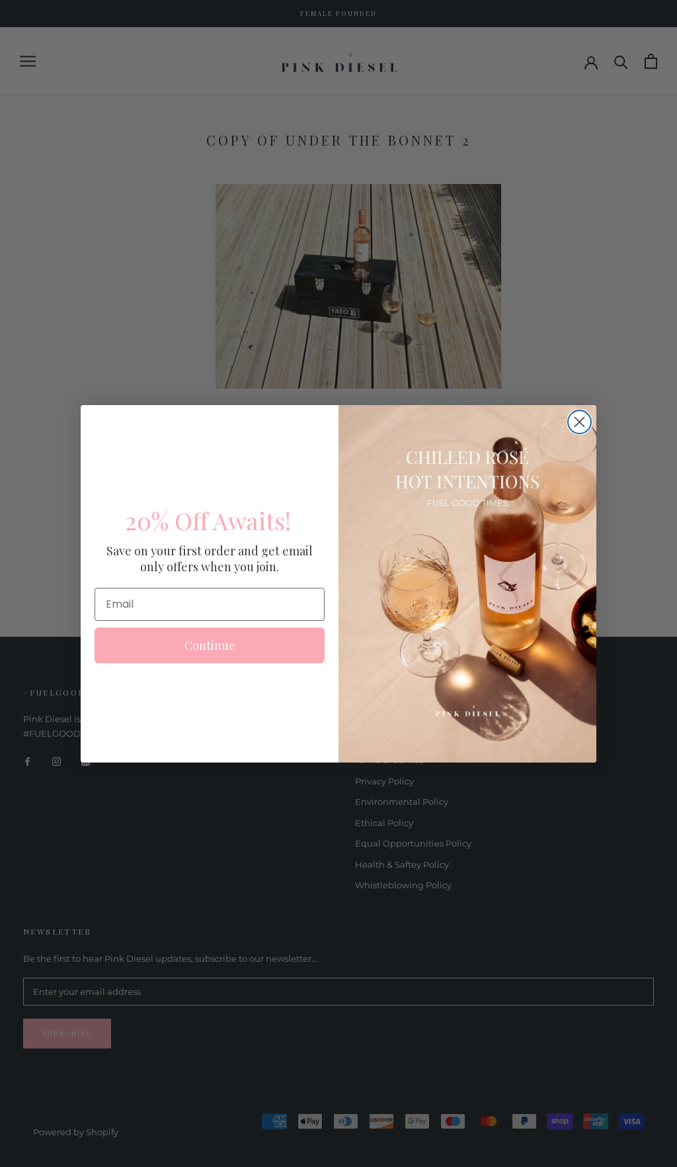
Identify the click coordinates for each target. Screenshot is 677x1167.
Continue (209, 645)
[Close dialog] (579, 422)
